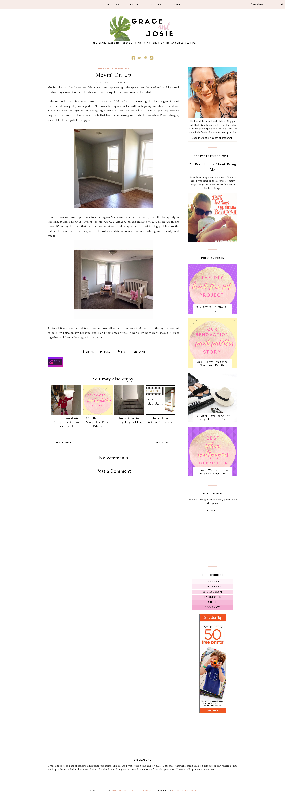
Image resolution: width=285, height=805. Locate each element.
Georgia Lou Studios (184, 791)
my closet (212, 137)
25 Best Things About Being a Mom (212, 167)
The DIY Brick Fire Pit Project (212, 309)
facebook (212, 597)
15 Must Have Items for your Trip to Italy (212, 417)
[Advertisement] (113, 515)
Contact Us (154, 4)
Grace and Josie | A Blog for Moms (131, 791)
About (120, 4)
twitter (212, 581)
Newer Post (63, 442)
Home (106, 4)
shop (212, 602)
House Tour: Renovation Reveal (160, 420)
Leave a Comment (120, 82)
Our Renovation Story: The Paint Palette (97, 422)
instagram (212, 592)
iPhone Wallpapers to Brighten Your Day (212, 472)
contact (212, 607)
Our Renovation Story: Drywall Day (129, 420)
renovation (121, 68)
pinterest (213, 586)
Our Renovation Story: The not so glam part (66, 422)
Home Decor (105, 68)
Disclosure (175, 4)
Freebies (135, 4)
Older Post (163, 442)
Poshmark (227, 137)
